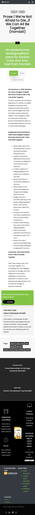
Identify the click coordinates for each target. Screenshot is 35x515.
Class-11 (14, 12)
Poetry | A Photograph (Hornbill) (15, 313)
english (13, 346)
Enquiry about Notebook (26, 478)
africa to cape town (17, 343)
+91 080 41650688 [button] (6, 499)
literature (19, 346)
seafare (27, 350)
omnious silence (19, 350)
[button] (32, 2)
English (22, 12)
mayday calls (8, 350)
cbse (26, 343)
